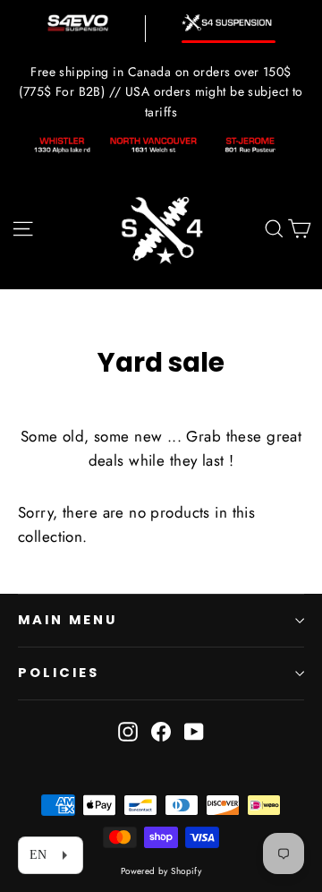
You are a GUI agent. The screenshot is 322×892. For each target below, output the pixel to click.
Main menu (67, 620)
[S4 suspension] (228, 22)
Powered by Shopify (161, 871)
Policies (58, 673)
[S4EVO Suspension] (78, 22)
